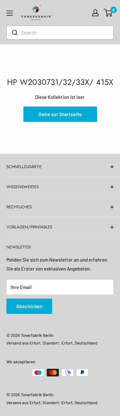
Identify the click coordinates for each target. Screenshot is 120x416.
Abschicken (29, 306)
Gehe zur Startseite (60, 114)
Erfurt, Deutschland (79, 342)
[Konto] (95, 12)
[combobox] (60, 33)
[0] (108, 13)
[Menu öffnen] (9, 13)
